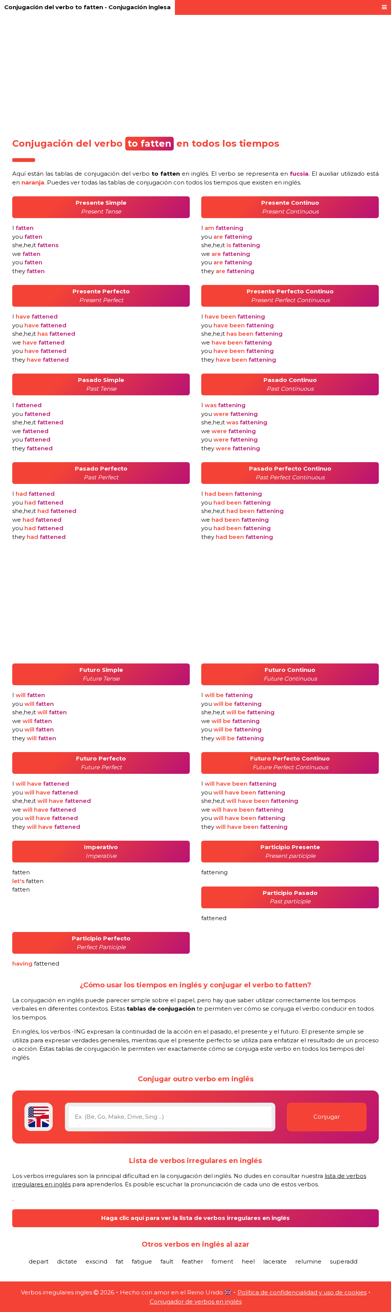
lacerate (275, 1261)
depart (38, 1261)
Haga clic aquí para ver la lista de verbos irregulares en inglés (195, 1217)
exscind (96, 1261)
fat (119, 1261)
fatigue (142, 1261)
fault (166, 1261)
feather (192, 1261)
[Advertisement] (195, 73)
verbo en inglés (170, 173)
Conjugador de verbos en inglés (196, 1301)
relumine (308, 1261)
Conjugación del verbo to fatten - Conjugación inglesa (87, 7)
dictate (67, 1261)
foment (222, 1261)
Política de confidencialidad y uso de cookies (302, 1292)
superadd (343, 1261)
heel (248, 1261)
